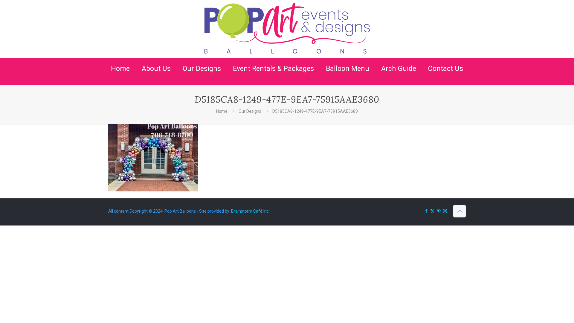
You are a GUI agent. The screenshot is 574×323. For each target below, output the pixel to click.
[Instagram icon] (445, 211)
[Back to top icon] (459, 211)
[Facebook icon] (426, 211)
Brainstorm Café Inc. (250, 211)
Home (222, 111)
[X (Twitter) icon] (432, 211)
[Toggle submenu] (156, 82)
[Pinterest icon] (438, 211)
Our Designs (250, 111)
